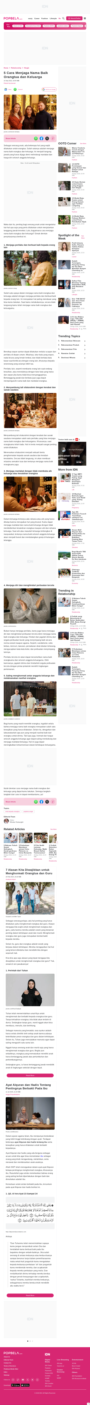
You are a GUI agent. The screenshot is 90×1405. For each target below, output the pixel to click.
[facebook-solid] (41, 138)
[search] (63, 18)
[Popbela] (13, 18)
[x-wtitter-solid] (47, 138)
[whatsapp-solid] (36, 138)
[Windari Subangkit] (6, 822)
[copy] (53, 138)
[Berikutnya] (57, 984)
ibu (42, 1298)
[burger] (84, 18)
